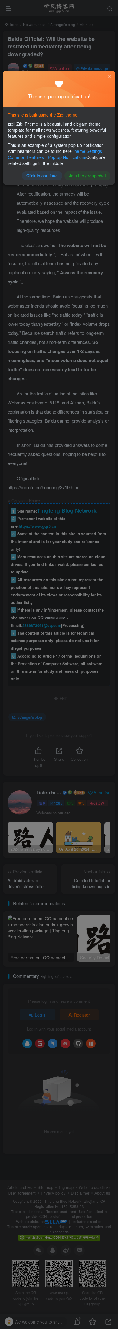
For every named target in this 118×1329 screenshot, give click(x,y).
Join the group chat (87, 176)
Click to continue (42, 176)
